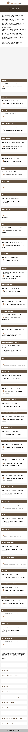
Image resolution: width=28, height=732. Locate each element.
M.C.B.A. (4, 194)
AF (3, 610)
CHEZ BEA (5, 253)
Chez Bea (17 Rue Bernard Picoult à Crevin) (13, 35)
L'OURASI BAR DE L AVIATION (10, 342)
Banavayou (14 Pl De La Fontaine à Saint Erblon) (12, 34)
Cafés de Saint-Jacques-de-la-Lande (12, 718)
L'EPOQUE (5, 110)
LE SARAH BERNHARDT (8, 542)
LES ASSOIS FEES (7, 440)
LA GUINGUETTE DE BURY (9, 399)
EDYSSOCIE (5, 501)
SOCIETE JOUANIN (7, 486)
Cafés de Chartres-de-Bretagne (11, 697)
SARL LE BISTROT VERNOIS (10, 412)
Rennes (3, 43)
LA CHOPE (5, 570)
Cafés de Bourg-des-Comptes (10, 675)
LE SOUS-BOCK (6, 138)
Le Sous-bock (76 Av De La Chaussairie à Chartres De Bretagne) (13, 24)
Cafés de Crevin (6, 691)
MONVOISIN (5, 181)
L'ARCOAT (5, 298)
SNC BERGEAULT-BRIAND (9, 583)
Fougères (12, 43)
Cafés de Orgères (7, 665)
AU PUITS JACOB (7, 638)
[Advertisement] (14, 63)
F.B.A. (3, 455)
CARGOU (4, 384)
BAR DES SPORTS (7, 284)
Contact (19, 730)
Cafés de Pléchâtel (7, 723)
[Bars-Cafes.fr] (14, 2)
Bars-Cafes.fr (5, 15)
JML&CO (4, 597)
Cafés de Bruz (6, 670)
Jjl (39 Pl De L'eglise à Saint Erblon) (13, 33)
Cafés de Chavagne (7, 713)
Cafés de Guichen (7, 686)
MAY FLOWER (6, 529)
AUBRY (4, 168)
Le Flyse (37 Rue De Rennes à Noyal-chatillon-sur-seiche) (13, 36)
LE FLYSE (4, 268)
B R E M (4, 80)
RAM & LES (5, 623)
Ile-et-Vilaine (9, 18)
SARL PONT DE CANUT (8, 557)
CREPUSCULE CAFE (7, 311)
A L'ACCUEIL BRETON (8, 155)
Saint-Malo (8, 43)
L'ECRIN (4, 514)
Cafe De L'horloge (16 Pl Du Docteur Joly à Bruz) (12, 22)
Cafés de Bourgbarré (8, 707)
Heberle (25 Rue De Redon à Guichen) (15, 20)
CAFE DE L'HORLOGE (7, 123)
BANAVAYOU (5, 239)
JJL (3, 224)
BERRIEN (4, 358)
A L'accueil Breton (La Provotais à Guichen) (12, 25)
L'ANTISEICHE (6, 326)
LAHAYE (4, 471)
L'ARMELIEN (5, 371)
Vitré (17, 43)
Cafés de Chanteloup (8, 702)
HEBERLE (4, 97)
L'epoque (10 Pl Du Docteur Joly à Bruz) (10, 22)
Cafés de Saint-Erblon (8, 681)
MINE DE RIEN (6, 209)
